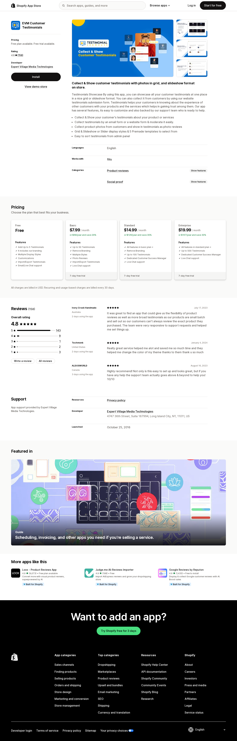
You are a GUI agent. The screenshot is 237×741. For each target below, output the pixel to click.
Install (36, 77)
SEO (101, 698)
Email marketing (108, 692)
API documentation (153, 671)
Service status (194, 712)
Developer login (21, 730)
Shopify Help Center (154, 664)
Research (147, 698)
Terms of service (47, 730)
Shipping (103, 705)
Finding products (65, 671)
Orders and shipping (67, 685)
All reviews (45, 360)
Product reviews (118, 170)
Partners (190, 692)
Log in (192, 5)
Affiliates (191, 698)
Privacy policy (116, 400)
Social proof (115, 182)
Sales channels (64, 664)
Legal (188, 705)
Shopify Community (154, 678)
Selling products (65, 678)
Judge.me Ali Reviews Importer (114, 569)
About (189, 664)
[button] (45, 577)
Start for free (213, 5)
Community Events (153, 685)
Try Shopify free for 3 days (118, 631)
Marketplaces (107, 671)
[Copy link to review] (98, 307)
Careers (190, 671)
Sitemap (90, 730)
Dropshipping (106, 664)
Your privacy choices (114, 730)
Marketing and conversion (71, 698)
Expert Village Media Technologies (32, 66)
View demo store (36, 86)
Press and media (195, 685)
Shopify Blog (149, 692)
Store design (62, 692)
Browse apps (158, 5)
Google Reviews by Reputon (186, 569)
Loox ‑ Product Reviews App (39, 569)
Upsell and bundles (110, 685)
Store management (67, 705)
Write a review (23, 360)
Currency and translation (114, 712)
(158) (20, 55)
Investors (191, 678)
